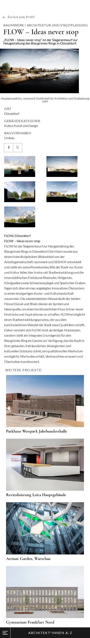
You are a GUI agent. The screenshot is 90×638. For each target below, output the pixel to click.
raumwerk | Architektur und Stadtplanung (45, 25)
